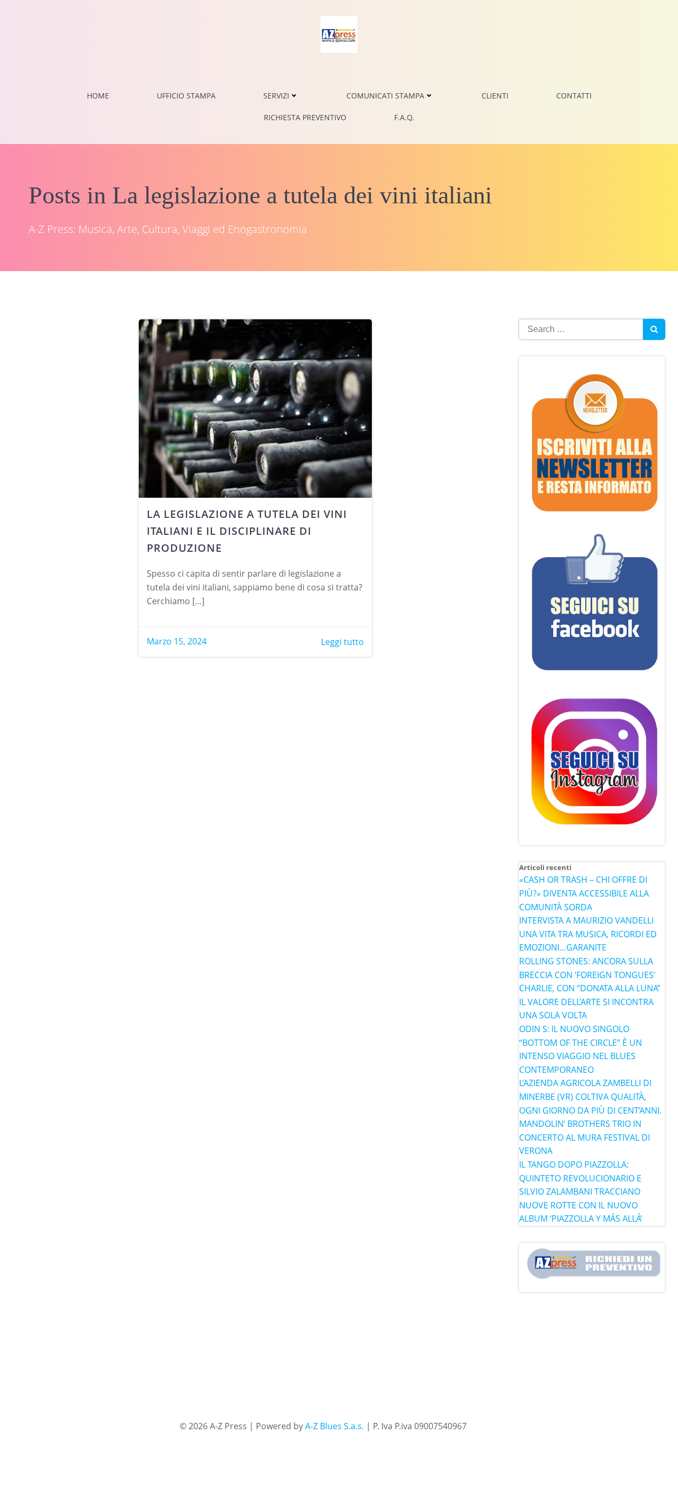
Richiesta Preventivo (305, 117)
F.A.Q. (404, 117)
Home (98, 96)
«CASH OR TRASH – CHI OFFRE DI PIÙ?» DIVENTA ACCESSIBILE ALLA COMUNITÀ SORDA (584, 893)
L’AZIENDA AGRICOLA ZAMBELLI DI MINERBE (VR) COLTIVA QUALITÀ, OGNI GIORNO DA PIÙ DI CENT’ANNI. (590, 1096)
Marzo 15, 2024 (177, 641)
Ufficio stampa (186, 96)
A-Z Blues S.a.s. (334, 1426)
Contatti (574, 96)
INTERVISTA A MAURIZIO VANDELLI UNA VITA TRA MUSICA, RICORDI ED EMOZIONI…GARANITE (588, 934)
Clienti (494, 96)
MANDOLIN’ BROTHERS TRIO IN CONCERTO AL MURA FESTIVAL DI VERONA (584, 1137)
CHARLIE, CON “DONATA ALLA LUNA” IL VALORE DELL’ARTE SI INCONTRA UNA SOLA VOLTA (590, 1001)
